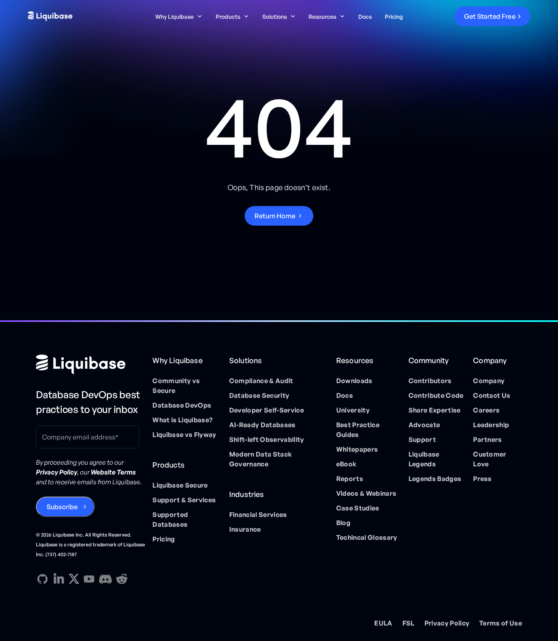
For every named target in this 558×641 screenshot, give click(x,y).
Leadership (491, 425)
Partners (487, 439)
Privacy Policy (446, 623)
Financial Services (258, 514)
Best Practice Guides (357, 430)
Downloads (354, 381)
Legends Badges (434, 479)
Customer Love (490, 459)
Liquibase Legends (424, 459)
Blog (343, 523)
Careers (486, 410)
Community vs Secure (176, 386)
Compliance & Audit (261, 381)
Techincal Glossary (366, 537)
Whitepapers (357, 449)
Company (488, 381)
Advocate (424, 425)
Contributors (430, 381)
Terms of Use (500, 623)
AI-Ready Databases (262, 425)
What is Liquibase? (182, 420)
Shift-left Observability (266, 439)
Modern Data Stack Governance (260, 459)
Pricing (394, 16)
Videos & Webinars (366, 493)
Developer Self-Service (266, 410)
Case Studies (357, 508)
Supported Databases (170, 519)
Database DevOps (181, 405)
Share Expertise (434, 410)
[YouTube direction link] (89, 579)
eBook (346, 464)
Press (482, 479)
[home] (81, 16)
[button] (179, 16)
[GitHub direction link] (42, 579)
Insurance (245, 529)
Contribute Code (436, 395)
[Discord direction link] (105, 579)
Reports (349, 479)
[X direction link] (74, 578)
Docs (365, 16)
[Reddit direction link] (121, 579)
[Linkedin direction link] (58, 579)
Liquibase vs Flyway (184, 434)
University (353, 410)
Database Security (259, 395)
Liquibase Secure (180, 485)
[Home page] (91, 364)
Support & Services (184, 500)
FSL (408, 623)
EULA (383, 623)
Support (422, 439)
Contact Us (491, 395)
